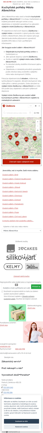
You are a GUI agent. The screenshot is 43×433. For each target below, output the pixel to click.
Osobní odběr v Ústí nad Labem (14, 216)
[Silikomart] (21, 257)
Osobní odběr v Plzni (10, 208)
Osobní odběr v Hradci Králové (14, 183)
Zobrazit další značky (21, 276)
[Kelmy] (13, 267)
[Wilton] (32, 267)
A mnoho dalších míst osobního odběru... (18, 221)
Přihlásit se (36, 287)
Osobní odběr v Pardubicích (12, 204)
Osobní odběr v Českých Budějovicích (16, 179)
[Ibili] (11, 248)
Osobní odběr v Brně (10, 175)
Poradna (24, 375)
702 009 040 (8, 387)
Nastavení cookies (21, 427)
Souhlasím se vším (21, 421)
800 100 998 (20, 349)
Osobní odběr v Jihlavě (11, 187)
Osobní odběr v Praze (10, 212)
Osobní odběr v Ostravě (11, 200)
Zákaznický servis (11, 361)
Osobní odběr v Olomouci (12, 196)
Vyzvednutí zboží (10, 375)
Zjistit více (31, 308)
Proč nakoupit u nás (12, 368)
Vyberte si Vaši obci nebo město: (15, 226)
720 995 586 (8, 392)
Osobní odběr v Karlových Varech (15, 191)
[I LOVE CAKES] (27, 248)
